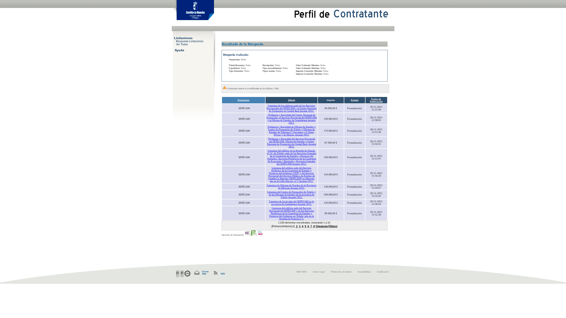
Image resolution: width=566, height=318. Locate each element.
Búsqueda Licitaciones (189, 41)
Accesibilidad (364, 272)
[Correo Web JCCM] (201, 273)
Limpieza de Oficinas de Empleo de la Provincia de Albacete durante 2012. (291, 186)
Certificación (383, 272)
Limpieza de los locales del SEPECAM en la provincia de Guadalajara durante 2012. (291, 202)
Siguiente (322, 226)
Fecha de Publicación (376, 100)
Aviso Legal (319, 272)
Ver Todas (182, 44)
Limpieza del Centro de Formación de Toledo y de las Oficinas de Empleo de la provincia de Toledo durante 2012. (291, 195)
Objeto (291, 100)
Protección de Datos (341, 272)
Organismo (243, 100)
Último (333, 226)
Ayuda (179, 50)
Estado (354, 100)
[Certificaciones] (183, 274)
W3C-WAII (301, 272)
